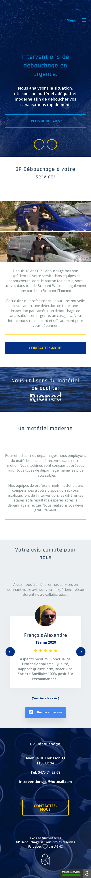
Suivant (80, 656)
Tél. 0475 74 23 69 (45, 782)
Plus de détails (45, 121)
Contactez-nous (45, 347)
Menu (71, 20)
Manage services (71, 872)
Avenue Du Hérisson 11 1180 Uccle (45, 770)
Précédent (10, 656)
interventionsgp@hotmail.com (45, 791)
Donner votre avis (49, 722)
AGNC (58, 856)
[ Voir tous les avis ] (45, 708)
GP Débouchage (18, 22)
